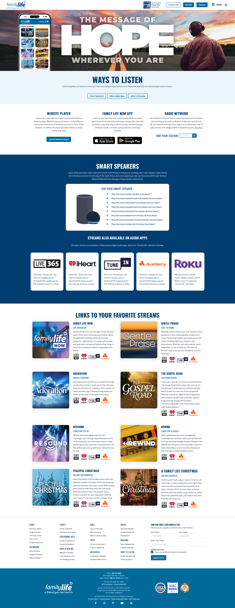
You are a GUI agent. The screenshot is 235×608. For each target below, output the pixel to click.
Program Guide (35, 532)
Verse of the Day (96, 529)
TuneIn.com (117, 277)
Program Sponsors (36, 542)
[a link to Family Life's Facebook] (96, 603)
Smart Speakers (127, 559)
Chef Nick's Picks (35, 535)
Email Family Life (120, 584)
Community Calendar (98, 556)
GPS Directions (107, 584)
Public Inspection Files (120, 599)
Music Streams (34, 551)
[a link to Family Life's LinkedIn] (131, 603)
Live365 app (50, 281)
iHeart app (85, 281)
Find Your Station (35, 529)
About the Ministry (127, 529)
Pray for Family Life (97, 547)
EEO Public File (134, 599)
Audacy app (156, 281)
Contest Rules (105, 599)
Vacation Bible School (98, 559)
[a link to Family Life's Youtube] (122, 603)
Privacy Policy (93, 599)
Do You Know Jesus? (97, 544)
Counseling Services (67, 556)
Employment (125, 535)
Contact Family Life (127, 532)
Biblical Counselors (67, 552)
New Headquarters (128, 544)
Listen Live (173, 5)
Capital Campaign (127, 547)
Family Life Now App (128, 556)
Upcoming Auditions (67, 544)
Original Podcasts (35, 554)
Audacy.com (152, 277)
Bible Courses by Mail (98, 535)
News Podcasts (35, 558)
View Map (198, 127)
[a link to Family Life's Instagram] (104, 603)
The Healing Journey (67, 559)
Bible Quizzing (95, 532)
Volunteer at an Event (68, 532)
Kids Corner (33, 539)
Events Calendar (66, 529)
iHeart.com (81, 277)
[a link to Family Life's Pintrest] (113, 603)
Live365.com (46, 277)
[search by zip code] (194, 136)
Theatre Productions (67, 541)
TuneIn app (120, 281)
